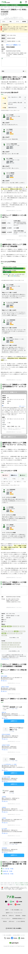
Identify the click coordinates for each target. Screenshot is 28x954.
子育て (11, 904)
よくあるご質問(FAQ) (20, 921)
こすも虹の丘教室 (6, 777)
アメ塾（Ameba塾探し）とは (16, 909)
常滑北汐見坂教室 (6, 734)
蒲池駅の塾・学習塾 (7, 871)
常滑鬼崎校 (4, 848)
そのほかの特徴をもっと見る (14, 637)
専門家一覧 (11, 915)
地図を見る (4, 680)
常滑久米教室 (4, 676)
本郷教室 (4, 807)
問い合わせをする (5, 659)
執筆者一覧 (4, 915)
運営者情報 (18, 915)
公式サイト (14, 721)
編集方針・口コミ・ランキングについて (14, 912)
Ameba (8, 938)
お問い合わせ (11, 921)
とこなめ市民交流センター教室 (9, 764)
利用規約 (24, 915)
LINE (13, 901)
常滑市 (9, 7)
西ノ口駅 (12, 7)
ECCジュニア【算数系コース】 (13, 45)
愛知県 (5, 7)
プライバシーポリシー (5, 918)
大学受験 (20, 901)
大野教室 (4, 796)
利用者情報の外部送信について (18, 918)
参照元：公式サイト (22, 406)
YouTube (18, 904)
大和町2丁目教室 (5, 686)
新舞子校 (4, 712)
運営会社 (5, 921)
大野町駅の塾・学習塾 (8, 873)
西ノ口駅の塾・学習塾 (8, 868)
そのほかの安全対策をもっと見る (14, 651)
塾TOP (2, 7)
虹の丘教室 (4, 828)
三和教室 (4, 818)
